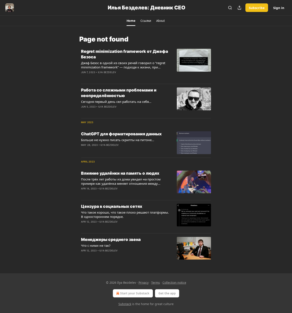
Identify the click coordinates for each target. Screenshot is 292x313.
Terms (155, 283)
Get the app (167, 293)
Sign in (278, 8)
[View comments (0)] (114, 77)
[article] (146, 64)
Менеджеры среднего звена (111, 239)
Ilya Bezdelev (107, 72)
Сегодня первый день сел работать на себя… (116, 101)
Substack (124, 304)
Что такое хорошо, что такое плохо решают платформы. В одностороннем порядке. (125, 214)
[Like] (84, 112)
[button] (131, 21)
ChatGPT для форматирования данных (121, 133)
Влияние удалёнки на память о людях (120, 173)
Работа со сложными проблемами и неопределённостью (118, 93)
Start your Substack (134, 293)
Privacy (144, 283)
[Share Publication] (239, 7)
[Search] (230, 7)
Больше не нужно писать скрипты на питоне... (117, 140)
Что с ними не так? (96, 245)
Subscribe (257, 8)
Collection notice (174, 283)
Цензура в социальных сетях (111, 206)
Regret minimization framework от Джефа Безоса (124, 54)
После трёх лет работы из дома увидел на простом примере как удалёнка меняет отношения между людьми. (121, 181)
